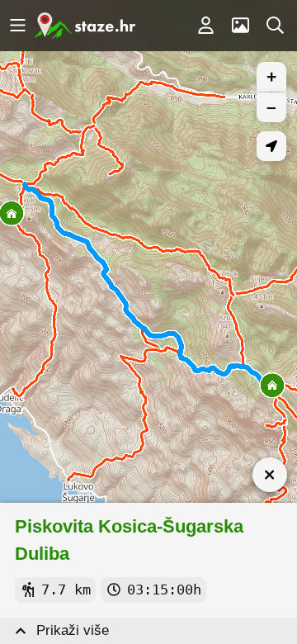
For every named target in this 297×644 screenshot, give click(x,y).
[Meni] (17, 25)
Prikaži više (72, 630)
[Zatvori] (269, 474)
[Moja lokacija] (271, 146)
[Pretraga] (274, 25)
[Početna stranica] (85, 25)
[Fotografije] (240, 25)
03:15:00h (164, 589)
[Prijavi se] (205, 25)
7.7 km (66, 589)
